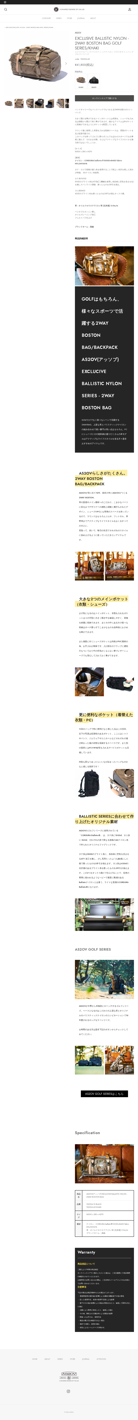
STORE (69, 18)
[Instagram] (5, 2)
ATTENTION (101, 1359)
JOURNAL (81, 18)
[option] (36, 63)
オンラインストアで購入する (104, 98)
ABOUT (93, 18)
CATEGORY (46, 18)
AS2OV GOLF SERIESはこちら (104, 1094)
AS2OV (78, 32)
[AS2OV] (69, 9)
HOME (34, 1359)
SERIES (59, 18)
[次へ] (66, 63)
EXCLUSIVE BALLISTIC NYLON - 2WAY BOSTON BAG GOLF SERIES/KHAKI (29, 27)
